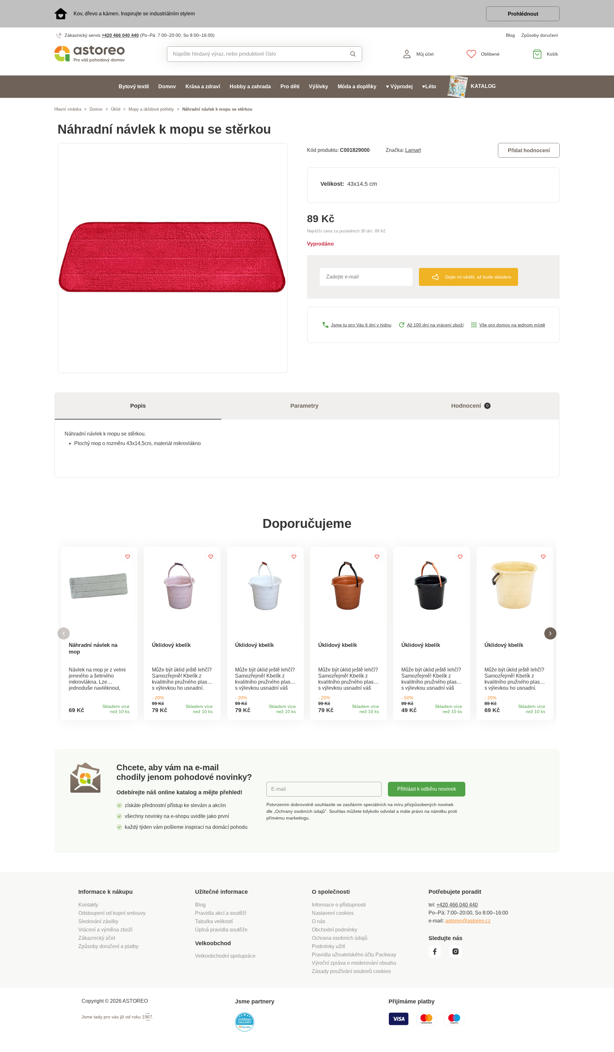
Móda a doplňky (357, 86)
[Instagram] (458, 956)
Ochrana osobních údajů (339, 938)
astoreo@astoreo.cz (468, 920)
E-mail (278, 789)
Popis (138, 406)
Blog (510, 35)
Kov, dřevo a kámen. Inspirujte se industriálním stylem (134, 13)
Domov (167, 86)
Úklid (115, 109)
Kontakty (88, 904)
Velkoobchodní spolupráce (225, 956)
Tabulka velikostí (214, 921)
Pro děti (289, 86)
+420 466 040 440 (120, 35)
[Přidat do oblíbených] (127, 557)
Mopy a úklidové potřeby (151, 109)
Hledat (346, 54)
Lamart (413, 150)
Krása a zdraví (202, 86)
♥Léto (429, 86)
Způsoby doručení (539, 35)
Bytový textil (134, 86)
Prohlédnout (523, 14)
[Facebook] (438, 956)
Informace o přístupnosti (339, 904)
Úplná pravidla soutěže (221, 929)
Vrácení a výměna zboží (105, 929)
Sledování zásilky (98, 921)
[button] (64, 633)
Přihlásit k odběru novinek (426, 789)
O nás (318, 921)
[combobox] (250, 54)
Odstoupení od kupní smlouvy (112, 913)
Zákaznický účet (96, 938)
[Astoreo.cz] (93, 54)
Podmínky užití (328, 946)
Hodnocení (470, 406)
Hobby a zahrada (250, 86)
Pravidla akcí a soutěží (220, 913)
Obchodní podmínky (334, 929)
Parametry (304, 406)
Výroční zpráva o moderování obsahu (354, 963)
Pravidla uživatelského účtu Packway (354, 954)
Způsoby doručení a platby (108, 946)
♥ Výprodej (399, 86)
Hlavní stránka (67, 109)
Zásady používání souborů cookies (351, 971)
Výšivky (318, 86)
